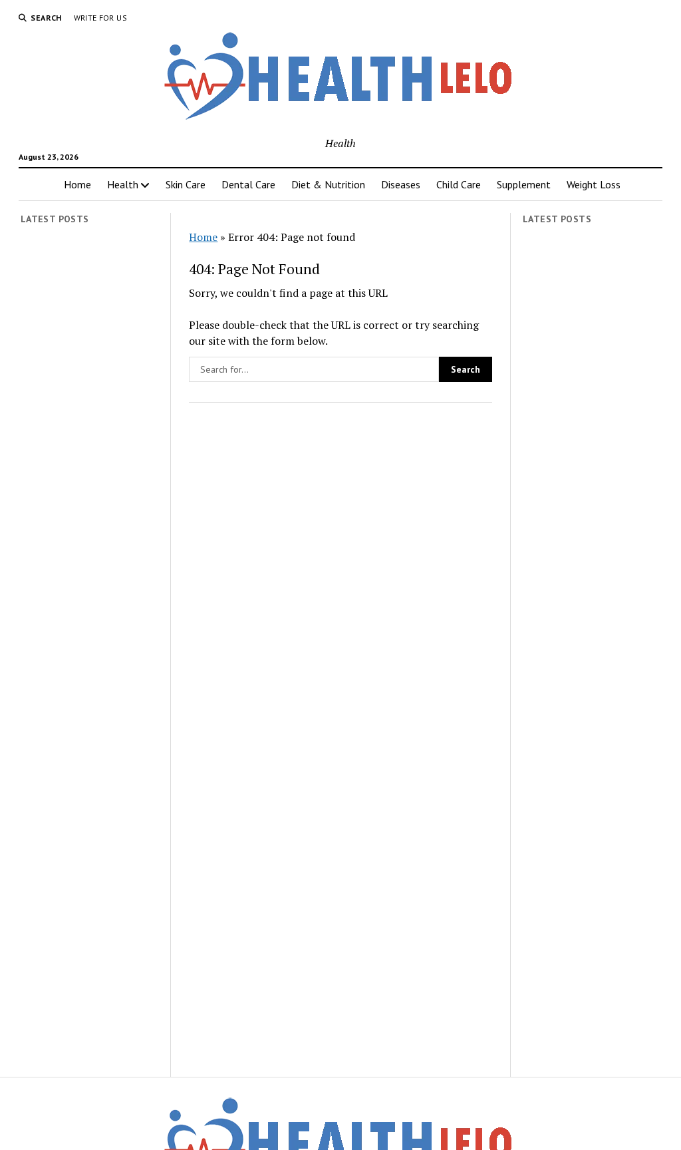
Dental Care (248, 184)
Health (122, 184)
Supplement (524, 184)
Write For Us (100, 18)
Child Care (458, 184)
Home (77, 184)
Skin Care (185, 184)
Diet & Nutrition (328, 184)
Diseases (400, 184)
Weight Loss (593, 184)
